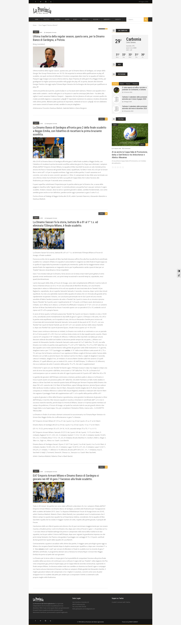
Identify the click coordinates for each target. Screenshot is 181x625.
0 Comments (127, 148)
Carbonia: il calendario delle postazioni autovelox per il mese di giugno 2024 (134, 98)
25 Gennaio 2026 (128, 92)
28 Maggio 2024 (128, 101)
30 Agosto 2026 (117, 148)
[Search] (146, 19)
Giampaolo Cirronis (50, 32)
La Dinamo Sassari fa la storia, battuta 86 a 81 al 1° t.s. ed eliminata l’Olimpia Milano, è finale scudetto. (65, 223)
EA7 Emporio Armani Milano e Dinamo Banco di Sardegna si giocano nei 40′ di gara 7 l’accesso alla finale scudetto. (66, 477)
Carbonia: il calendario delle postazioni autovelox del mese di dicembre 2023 (134, 107)
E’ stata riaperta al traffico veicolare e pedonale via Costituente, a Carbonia (134, 89)
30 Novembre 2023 (128, 111)
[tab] (115, 83)
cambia (67, 350)
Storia (122, 84)
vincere (41, 549)
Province (135, 84)
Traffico (115, 84)
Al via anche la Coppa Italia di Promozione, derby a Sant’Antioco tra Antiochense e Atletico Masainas (130, 155)
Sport (36, 32)
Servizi (128, 84)
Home (34, 25)
